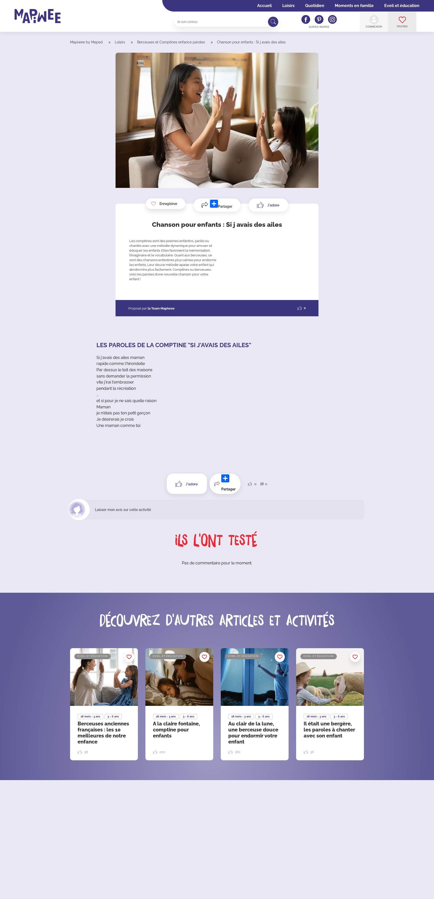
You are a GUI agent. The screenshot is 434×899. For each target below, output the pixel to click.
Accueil (264, 5)
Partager (225, 206)
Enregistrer (168, 204)
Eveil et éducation (401, 5)
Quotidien (314, 5)
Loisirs (288, 5)
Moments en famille (354, 5)
